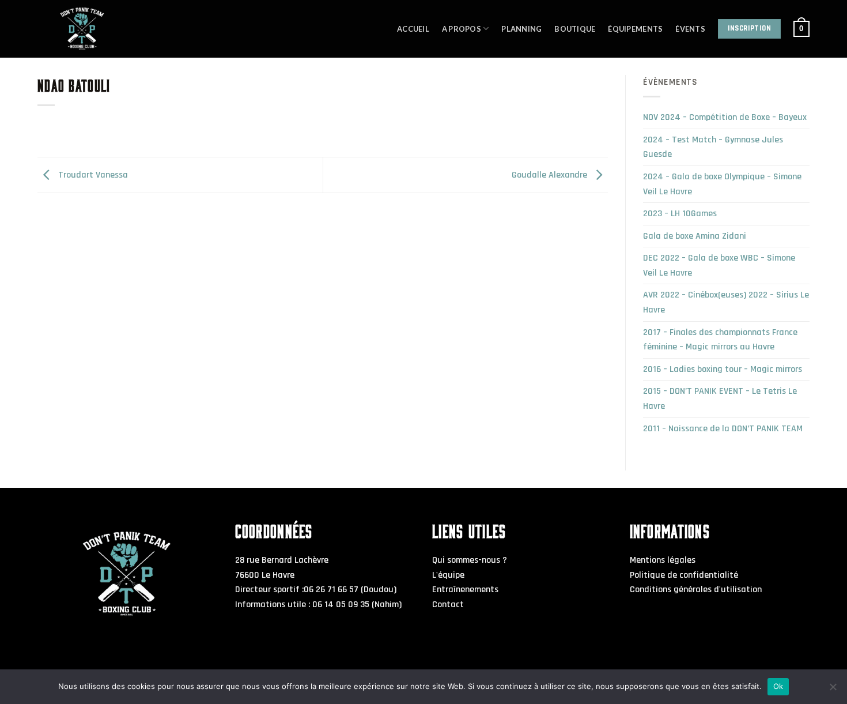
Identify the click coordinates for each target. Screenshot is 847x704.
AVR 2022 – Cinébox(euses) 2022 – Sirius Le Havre (726, 302)
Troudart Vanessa (92, 175)
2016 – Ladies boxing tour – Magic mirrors (722, 369)
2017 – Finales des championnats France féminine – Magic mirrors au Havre (720, 339)
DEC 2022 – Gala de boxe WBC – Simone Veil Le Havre (719, 265)
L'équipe (448, 575)
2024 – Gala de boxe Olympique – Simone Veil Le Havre (722, 184)
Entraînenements (465, 589)
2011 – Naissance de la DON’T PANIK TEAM (723, 429)
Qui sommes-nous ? (469, 560)
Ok (778, 686)
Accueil (413, 28)
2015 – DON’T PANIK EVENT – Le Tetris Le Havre (720, 398)
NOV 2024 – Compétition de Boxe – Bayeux (725, 117)
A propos (461, 28)
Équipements (635, 28)
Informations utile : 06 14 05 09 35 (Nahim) (318, 604)
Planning (521, 28)
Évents (690, 28)
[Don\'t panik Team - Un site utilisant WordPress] (112, 29)
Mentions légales (662, 560)
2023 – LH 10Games (680, 214)
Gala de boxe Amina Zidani (694, 236)
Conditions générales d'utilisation (696, 589)
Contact (448, 604)
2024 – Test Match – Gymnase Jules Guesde (713, 147)
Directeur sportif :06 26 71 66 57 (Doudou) (315, 589)
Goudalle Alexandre (550, 175)
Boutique (574, 28)
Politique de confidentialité (684, 575)
